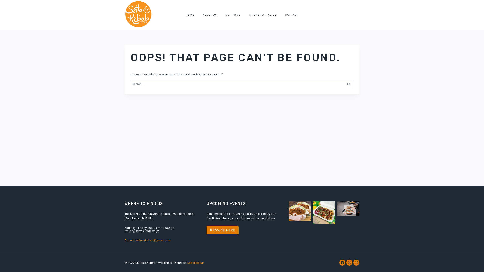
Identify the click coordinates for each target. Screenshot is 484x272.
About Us (210, 14)
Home (190, 14)
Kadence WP (195, 262)
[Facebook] (342, 263)
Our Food (233, 14)
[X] (349, 263)
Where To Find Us (263, 14)
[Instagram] (356, 263)
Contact (291, 14)
